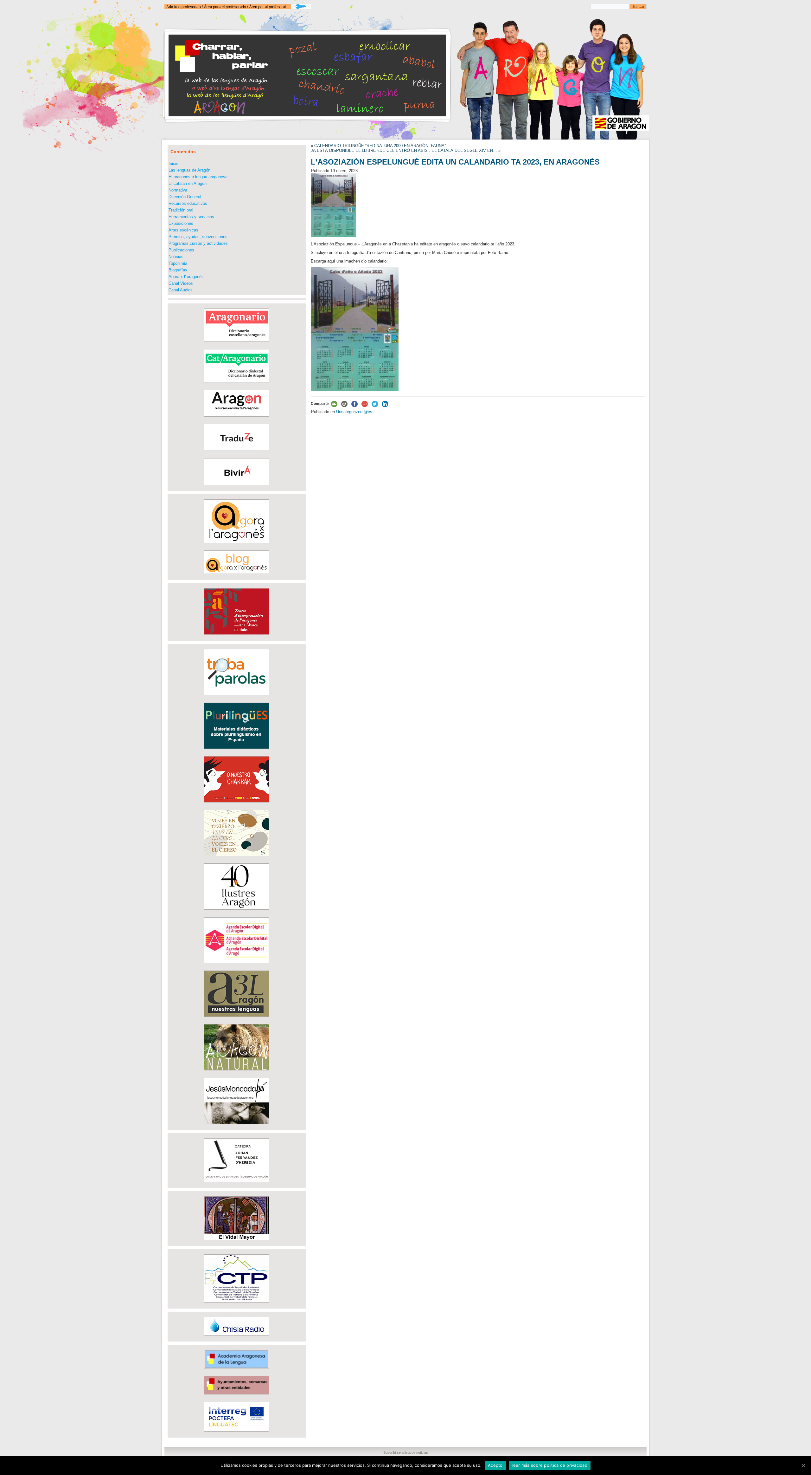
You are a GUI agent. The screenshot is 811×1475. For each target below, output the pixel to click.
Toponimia (178, 263)
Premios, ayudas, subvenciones (198, 236)
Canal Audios (181, 290)
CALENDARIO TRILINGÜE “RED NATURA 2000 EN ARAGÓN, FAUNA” (380, 145)
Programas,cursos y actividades (198, 243)
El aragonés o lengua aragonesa (198, 176)
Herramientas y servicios (191, 216)
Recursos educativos (188, 203)
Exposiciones (181, 223)
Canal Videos (181, 283)
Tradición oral (181, 210)
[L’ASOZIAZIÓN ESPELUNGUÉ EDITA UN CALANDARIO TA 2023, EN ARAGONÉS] (333, 235)
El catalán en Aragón (188, 183)
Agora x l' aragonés (186, 276)
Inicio (173, 163)
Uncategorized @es (354, 411)
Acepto (495, 1465)
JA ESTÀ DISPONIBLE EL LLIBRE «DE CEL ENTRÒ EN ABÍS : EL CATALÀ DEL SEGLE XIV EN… (404, 150)
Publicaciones (181, 250)
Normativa (178, 190)
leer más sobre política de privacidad (549, 1465)
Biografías (178, 270)
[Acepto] (803, 1465)
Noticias (176, 256)
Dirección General (185, 196)
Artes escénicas (183, 230)
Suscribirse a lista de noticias (405, 1452)
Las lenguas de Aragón (189, 170)
